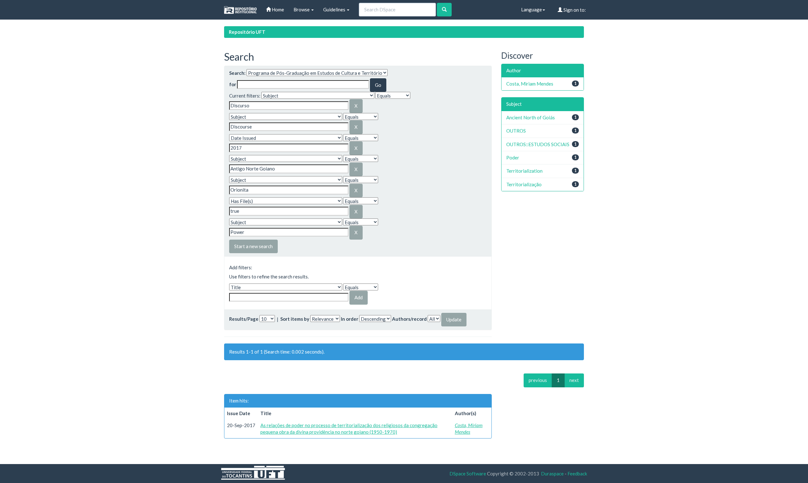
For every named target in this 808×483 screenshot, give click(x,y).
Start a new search (253, 246)
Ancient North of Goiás (530, 117)
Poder (512, 157)
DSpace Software (467, 473)
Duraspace (552, 473)
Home (277, 9)
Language (531, 9)
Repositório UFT (247, 32)
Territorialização (524, 184)
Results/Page (243, 319)
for (232, 84)
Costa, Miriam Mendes (529, 83)
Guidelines (334, 9)
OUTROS (516, 131)
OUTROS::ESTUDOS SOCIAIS (537, 144)
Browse (302, 9)
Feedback (577, 473)
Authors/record (409, 319)
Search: (237, 73)
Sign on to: (574, 10)
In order (349, 319)
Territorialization (524, 171)
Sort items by (294, 319)
